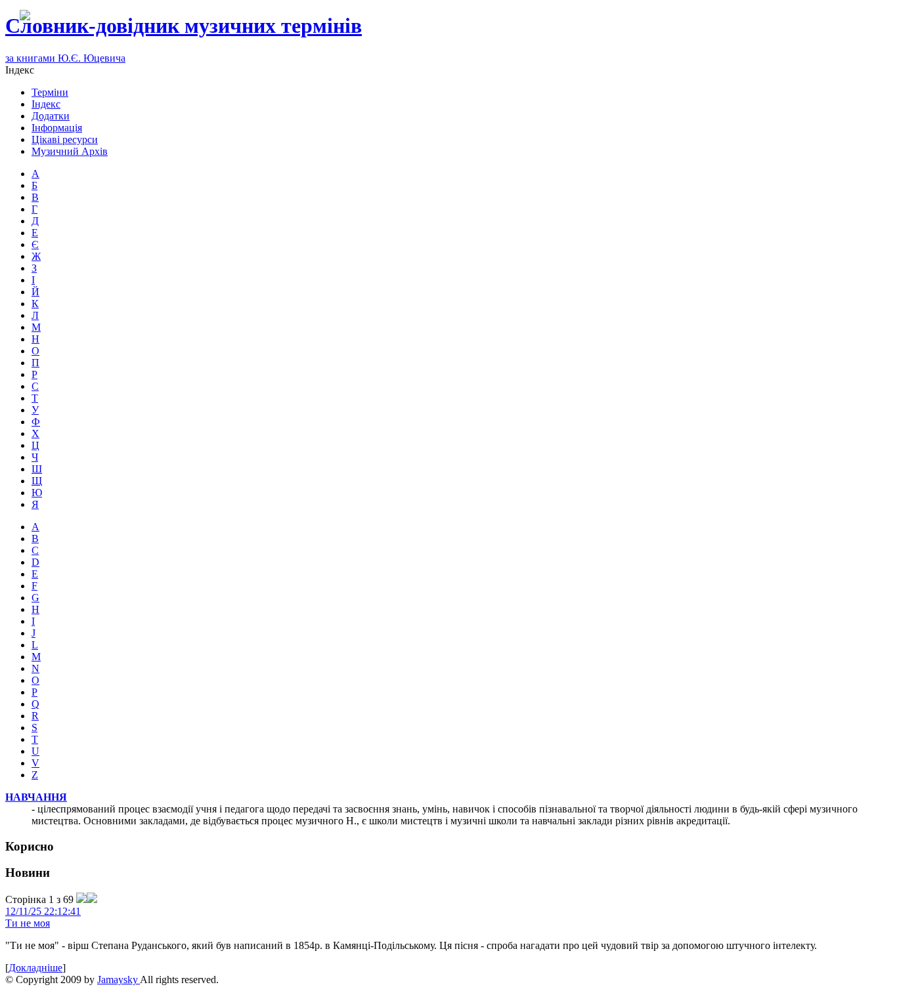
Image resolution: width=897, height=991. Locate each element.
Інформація (57, 127)
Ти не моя (27, 923)
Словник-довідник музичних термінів (183, 25)
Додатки (51, 115)
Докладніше (35, 967)
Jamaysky (118, 979)
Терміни (50, 92)
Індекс (46, 104)
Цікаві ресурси (65, 139)
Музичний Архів (70, 151)
